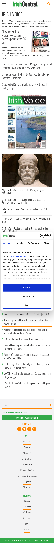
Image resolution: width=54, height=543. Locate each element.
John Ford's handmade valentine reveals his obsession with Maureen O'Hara (27, 356)
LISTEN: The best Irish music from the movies (24, 339)
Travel (27, 523)
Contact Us (27, 458)
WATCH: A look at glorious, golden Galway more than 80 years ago (27, 375)
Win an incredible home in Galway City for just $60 (26, 314)
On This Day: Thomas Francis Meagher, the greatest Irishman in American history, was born (27, 66)
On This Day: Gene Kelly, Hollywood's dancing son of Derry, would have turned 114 (26, 366)
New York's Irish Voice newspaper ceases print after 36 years (14, 37)
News (27, 501)
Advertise (27, 464)
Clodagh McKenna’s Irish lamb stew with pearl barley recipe (24, 86)
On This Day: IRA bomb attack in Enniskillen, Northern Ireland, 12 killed (25, 230)
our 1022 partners (19, 256)
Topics (27, 447)
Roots (27, 529)
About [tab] (47, 243)
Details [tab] (19, 243)
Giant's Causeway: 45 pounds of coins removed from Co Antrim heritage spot (27, 347)
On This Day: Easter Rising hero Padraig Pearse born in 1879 (26, 220)
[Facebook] (19, 429)
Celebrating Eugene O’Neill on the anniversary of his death (25, 211)
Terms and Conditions (27, 476)
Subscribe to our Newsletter (27, 417)
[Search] (48, 4)
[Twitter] (24, 429)
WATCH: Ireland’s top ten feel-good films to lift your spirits (27, 385)
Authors (27, 441)
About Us (27, 453)
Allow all (27, 288)
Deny (27, 305)
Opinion (27, 512)
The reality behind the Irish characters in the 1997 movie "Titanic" (26, 322)
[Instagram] (29, 429)
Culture (27, 518)
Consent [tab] (7, 243)
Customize (25, 296)
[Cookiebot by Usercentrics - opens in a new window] (39, 236)
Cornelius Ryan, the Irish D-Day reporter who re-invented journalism (25, 76)
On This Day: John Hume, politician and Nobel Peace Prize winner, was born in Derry (25, 201)
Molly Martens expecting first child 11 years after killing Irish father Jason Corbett (25, 331)
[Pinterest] (34, 429)
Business (27, 506)
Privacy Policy (27, 470)
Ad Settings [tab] (33, 243)
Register (27, 481)
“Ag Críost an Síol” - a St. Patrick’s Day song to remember (23, 191)
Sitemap (27, 487)
